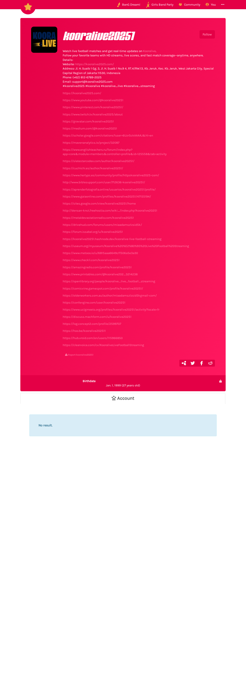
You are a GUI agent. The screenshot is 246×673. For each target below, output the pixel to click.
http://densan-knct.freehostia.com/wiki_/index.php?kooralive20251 (110, 210)
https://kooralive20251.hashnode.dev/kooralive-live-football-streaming (112, 239)
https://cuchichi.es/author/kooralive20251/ (93, 168)
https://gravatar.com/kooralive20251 (88, 121)
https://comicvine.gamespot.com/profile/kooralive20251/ (103, 288)
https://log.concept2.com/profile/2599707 (92, 324)
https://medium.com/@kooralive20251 (90, 128)
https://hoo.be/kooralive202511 (84, 331)
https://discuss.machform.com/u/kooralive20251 (97, 316)
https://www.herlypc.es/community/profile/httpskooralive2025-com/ (111, 175)
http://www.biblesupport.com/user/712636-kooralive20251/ (104, 182)
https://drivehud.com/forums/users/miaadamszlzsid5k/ (102, 224)
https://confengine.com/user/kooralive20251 (94, 302)
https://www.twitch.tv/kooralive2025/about (93, 114)
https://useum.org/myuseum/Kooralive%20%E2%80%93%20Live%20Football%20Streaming (126, 246)
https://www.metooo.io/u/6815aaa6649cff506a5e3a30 (100, 253)
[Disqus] (123, 507)
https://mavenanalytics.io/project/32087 (91, 142)
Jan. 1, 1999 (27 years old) (111, 383)
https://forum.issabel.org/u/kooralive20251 (93, 232)
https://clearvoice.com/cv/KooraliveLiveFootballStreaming (103, 345)
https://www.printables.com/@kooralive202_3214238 (100, 274)
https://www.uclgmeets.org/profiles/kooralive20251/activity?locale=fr (111, 309)
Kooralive (149, 51)
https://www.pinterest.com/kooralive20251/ (93, 107)
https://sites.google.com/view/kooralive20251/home (99, 203)
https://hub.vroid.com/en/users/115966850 (93, 338)
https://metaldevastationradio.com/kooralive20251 (98, 217)
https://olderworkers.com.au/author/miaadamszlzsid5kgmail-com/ (110, 295)
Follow (207, 34)
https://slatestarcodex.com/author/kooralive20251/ (98, 161)
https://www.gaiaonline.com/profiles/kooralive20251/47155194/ (107, 196)
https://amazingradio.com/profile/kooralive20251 (97, 267)
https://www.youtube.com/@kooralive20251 (93, 100)
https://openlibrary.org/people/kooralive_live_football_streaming (109, 281)
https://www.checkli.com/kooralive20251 (91, 260)
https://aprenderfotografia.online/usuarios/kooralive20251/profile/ (109, 189)
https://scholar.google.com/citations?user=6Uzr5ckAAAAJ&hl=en (108, 135)
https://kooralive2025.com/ (94, 64)
